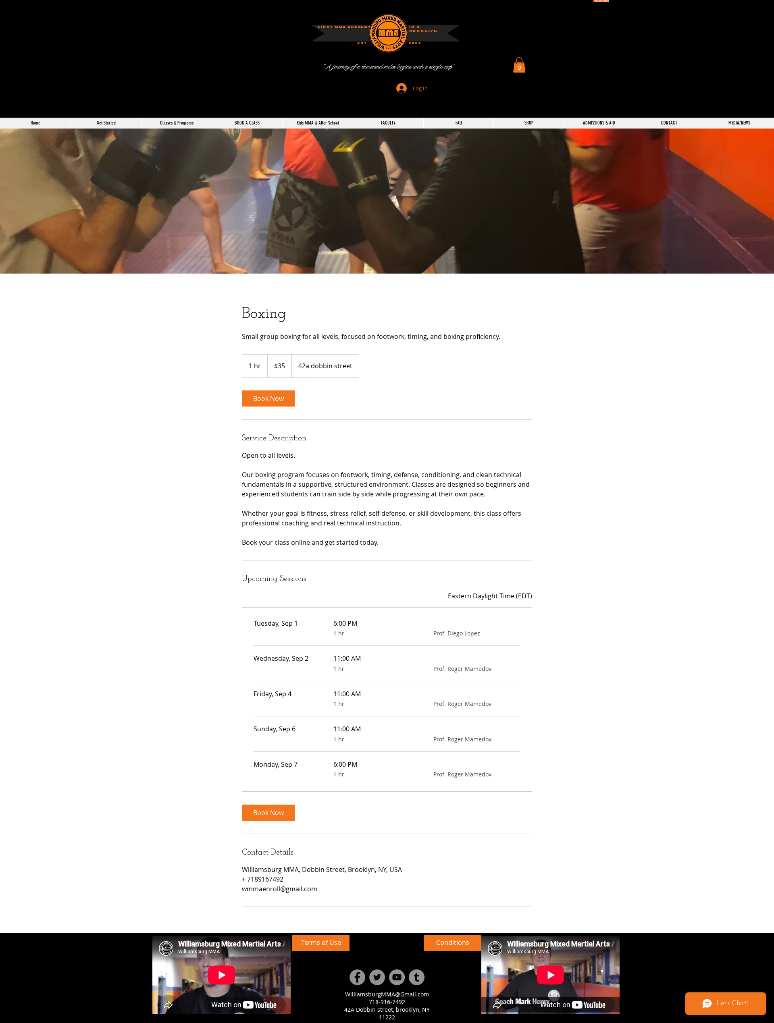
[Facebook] (357, 977)
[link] (268, 398)
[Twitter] (377, 977)
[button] (415, 43)
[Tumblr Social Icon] (416, 977)
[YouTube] (397, 977)
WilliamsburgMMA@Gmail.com (387, 994)
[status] (490, 596)
